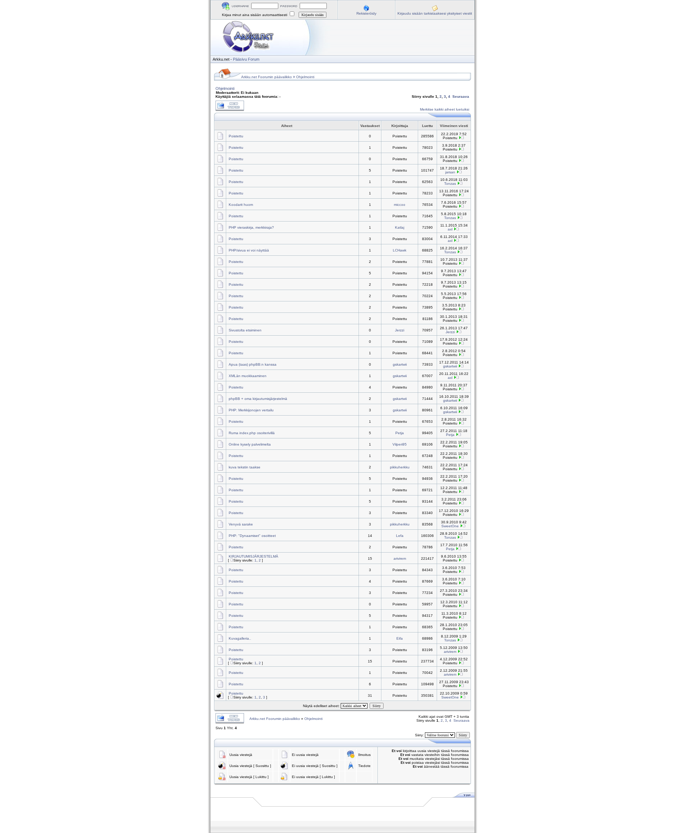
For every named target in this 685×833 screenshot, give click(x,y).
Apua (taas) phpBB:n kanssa (252, 364)
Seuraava (460, 96)
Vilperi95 (399, 444)
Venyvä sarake (241, 524)
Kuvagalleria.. (240, 638)
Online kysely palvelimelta (250, 444)
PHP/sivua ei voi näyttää (249, 250)
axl (450, 229)
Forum (253, 59)
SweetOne (450, 526)
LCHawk (399, 250)
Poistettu (236, 136)
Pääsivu (240, 59)
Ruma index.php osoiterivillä (252, 433)
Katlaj (399, 227)
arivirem (400, 558)
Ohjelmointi (305, 77)
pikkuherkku (400, 467)
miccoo (399, 205)
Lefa (400, 536)
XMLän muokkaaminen (248, 376)
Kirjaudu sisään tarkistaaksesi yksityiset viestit (434, 13)
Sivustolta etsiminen (245, 330)
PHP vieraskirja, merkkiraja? (251, 227)
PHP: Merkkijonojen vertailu (251, 410)
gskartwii (400, 364)
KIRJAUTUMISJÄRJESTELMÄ (253, 556)
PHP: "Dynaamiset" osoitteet (252, 536)
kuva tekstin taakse (244, 467)
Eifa (399, 638)
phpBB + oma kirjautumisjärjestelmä (258, 399)
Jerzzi (399, 330)
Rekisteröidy (366, 13)
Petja (399, 433)
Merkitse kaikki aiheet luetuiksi (444, 109)
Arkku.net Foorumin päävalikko (266, 77)
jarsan (450, 172)
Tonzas (450, 184)
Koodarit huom (241, 205)
